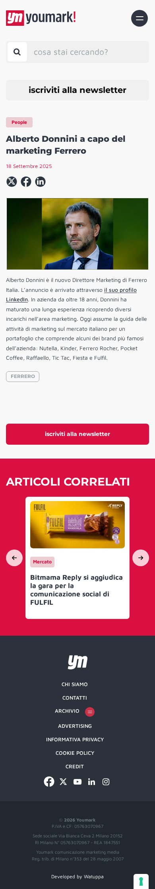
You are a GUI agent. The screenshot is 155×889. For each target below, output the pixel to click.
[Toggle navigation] (139, 18)
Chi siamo (75, 684)
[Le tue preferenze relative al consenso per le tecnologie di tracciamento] (141, 881)
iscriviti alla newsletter (77, 90)
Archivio (67, 711)
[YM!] (41, 18)
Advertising (75, 726)
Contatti (74, 697)
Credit (75, 766)
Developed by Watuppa (77, 876)
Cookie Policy (75, 753)
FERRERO (23, 376)
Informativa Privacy (75, 739)
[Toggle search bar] (17, 52)
